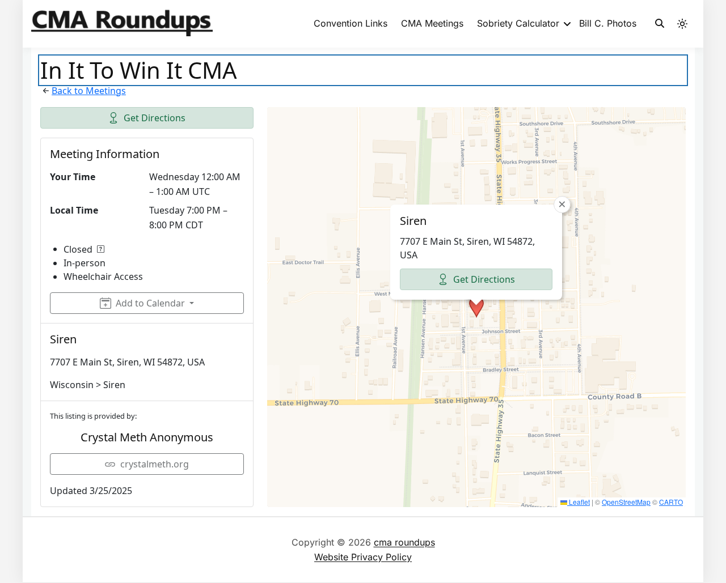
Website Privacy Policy (363, 557)
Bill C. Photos (607, 23)
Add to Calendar (150, 303)
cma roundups (404, 542)
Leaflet (578, 502)
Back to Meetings (89, 90)
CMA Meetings (432, 23)
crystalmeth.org (154, 464)
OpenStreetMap (626, 502)
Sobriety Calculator (518, 23)
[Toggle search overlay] (659, 23)
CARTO (671, 502)
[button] (476, 307)
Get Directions (154, 118)
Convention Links (350, 23)
